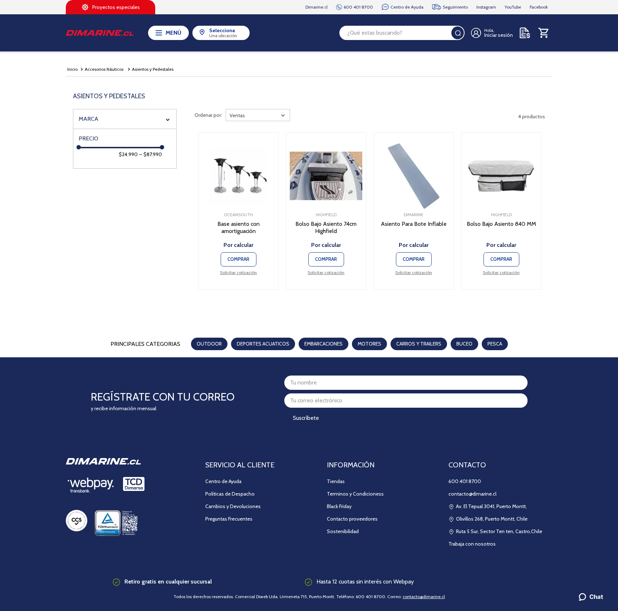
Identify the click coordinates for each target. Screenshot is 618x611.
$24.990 (128, 154)
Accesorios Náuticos (104, 69)
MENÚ (173, 32)
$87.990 (150, 154)
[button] (125, 119)
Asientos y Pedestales (152, 69)
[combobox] (402, 33)
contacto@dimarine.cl (424, 596)
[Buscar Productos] (458, 32)
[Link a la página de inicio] (72, 69)
